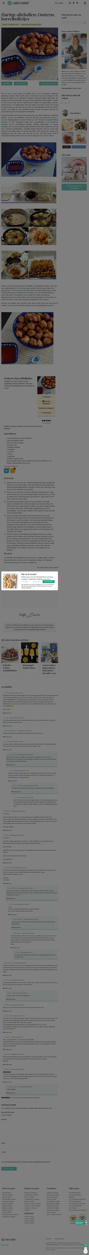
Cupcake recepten (8, 1201)
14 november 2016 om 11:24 (17, 980)
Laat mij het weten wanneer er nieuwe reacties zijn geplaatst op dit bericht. (27, 1162)
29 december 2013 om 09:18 (25, 754)
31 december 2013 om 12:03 (26, 797)
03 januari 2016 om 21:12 (26, 952)
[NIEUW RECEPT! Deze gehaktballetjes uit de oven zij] (81, 125)
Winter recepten (29, 1223)
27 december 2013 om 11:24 (16, 717)
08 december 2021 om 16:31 (17, 1016)
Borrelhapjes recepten (31, 1195)
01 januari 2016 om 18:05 (28, 933)
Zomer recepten (29, 1218)
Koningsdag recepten (53, 1201)
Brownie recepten (7, 1195)
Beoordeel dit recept (7, 1112)
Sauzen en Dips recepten (32, 1206)
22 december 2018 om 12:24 (17, 1005)
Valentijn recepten (52, 1197)
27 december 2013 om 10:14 (15, 693)
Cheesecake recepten (9, 1199)
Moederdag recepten (53, 1203)
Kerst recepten (51, 1212)
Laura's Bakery (18, 3)
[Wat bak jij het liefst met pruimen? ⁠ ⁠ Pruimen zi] (68, 138)
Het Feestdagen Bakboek (77, 1203)
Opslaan (47, 397)
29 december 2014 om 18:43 (30, 919)
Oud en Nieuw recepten (54, 1214)
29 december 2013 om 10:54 (21, 770)
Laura (17, 952)
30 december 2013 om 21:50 (18, 811)
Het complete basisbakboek (77, 1210)
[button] (43, 420)
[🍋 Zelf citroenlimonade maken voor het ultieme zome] (68, 125)
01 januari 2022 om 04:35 (16, 1037)
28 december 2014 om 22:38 (19, 867)
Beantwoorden (8, 713)
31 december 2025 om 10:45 (17, 1069)
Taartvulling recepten (8, 1217)
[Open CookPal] (86, 1223)
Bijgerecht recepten (30, 1193)
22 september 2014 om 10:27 (16, 835)
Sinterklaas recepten (53, 1210)
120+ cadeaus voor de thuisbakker (74, 187)
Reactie (4, 1119)
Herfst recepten (29, 1221)
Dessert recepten (7, 1203)
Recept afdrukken (46, 402)
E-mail (4, 1152)
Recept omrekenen (46, 408)
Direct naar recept (48, 83)
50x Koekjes (73, 1208)
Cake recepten (6, 1197)
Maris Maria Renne (10, 730)
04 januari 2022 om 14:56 (17, 1054)
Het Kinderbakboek (75, 1201)
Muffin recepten (7, 1210)
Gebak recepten (7, 1206)
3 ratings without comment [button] (30, 1098)
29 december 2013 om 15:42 (30, 785)
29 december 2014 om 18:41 (22, 904)
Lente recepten (29, 1216)
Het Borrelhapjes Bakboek (77, 1199)
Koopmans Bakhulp (22, 290)
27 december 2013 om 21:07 (24, 730)
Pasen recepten (52, 1199)
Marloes (7, 811)
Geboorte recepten (53, 1193)
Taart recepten (6, 1212)
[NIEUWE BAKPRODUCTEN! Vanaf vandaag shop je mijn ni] (81, 138)
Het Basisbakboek (74, 1193)
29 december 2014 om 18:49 (19, 963)
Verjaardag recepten (53, 1195)
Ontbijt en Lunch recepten (32, 1203)
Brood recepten (29, 1197)
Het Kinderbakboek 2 (75, 1206)
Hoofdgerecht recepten (31, 1199)
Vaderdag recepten (53, 1206)
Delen (8, 83)
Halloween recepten (53, 1208)
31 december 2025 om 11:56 (25, 1086)
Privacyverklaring (59, 1238)
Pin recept (21, 83)
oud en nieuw (48, 136)
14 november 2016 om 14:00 (19, 993)
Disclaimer (48, 1238)
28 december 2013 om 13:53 (16, 741)
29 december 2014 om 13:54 (25, 888)
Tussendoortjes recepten (10, 1214)
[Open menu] (4, 3)
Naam (3, 1143)
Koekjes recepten (7, 1208)
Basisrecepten (6, 1193)
